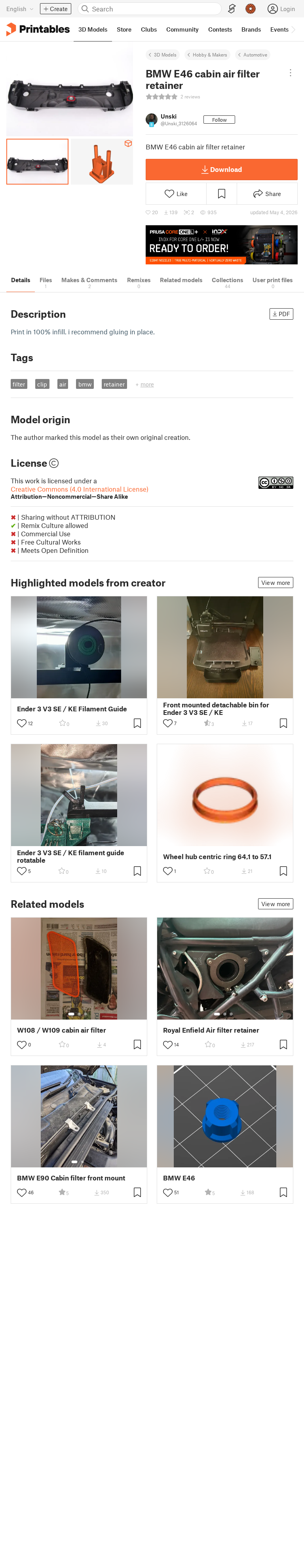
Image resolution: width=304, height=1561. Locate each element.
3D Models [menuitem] (92, 29)
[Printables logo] (38, 29)
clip (42, 384)
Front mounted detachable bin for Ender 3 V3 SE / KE (216, 708)
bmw (85, 384)
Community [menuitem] (182, 29)
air (62, 384)
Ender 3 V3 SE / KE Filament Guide (72, 709)
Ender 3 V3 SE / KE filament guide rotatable (70, 856)
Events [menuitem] (279, 29)
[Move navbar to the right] (293, 29)
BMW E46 (179, 1178)
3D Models (165, 54)
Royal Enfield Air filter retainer (211, 1030)
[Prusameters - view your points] (250, 9)
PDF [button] (284, 313)
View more (275, 582)
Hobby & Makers (210, 54)
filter (19, 384)
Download (226, 169)
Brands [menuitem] (251, 29)
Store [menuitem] (124, 29)
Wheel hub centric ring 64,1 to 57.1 (217, 856)
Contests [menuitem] (220, 29)
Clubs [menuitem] (149, 29)
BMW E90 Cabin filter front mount (71, 1178)
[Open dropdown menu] (290, 72)
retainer (114, 384)
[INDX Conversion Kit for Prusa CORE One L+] (222, 244)
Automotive (255, 54)
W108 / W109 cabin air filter (61, 1030)
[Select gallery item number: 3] (85, 1014)
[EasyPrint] (232, 9)
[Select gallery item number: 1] (71, 1014)
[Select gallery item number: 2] (79, 1014)
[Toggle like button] (22, 723)
